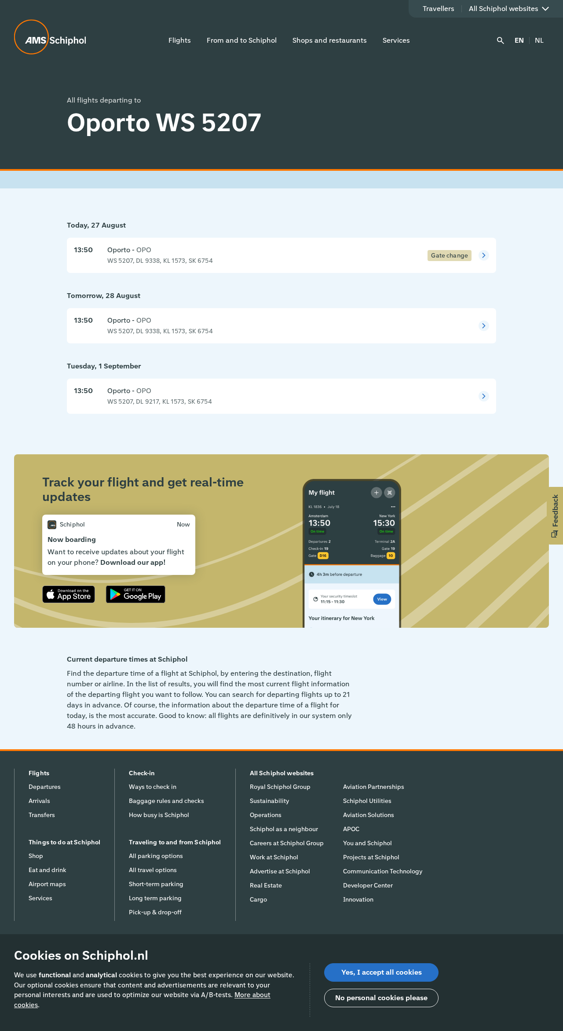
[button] (555, 516)
